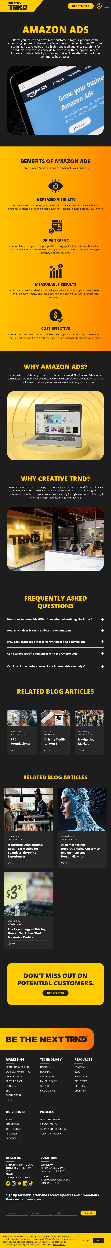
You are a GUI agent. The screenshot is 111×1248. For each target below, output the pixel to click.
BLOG (77, 1071)
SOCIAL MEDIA (13, 1095)
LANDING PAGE (48, 1081)
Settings (85, 1240)
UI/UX (9, 1100)
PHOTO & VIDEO (14, 1076)
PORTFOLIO (80, 1076)
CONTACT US (13, 1138)
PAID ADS (11, 1086)
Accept (98, 1240)
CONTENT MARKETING (18, 1071)
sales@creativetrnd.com (19, 1177)
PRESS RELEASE (14, 1081)
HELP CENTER (81, 1086)
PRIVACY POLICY (48, 1124)
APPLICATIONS (48, 1076)
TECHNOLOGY (13, 1129)
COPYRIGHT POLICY (50, 1133)
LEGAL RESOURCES (50, 1119)
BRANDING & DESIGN (17, 1067)
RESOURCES (12, 1133)
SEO (8, 1090)
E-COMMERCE (47, 1090)
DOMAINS (45, 1071)
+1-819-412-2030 (24, 1164)
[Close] (107, 1240)
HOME (9, 1119)
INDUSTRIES (80, 1081)
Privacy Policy (59, 1244)
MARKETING (12, 1124)
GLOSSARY (80, 1090)
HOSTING (45, 1067)
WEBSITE (45, 1086)
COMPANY (79, 1067)
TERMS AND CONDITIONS (53, 1129)
